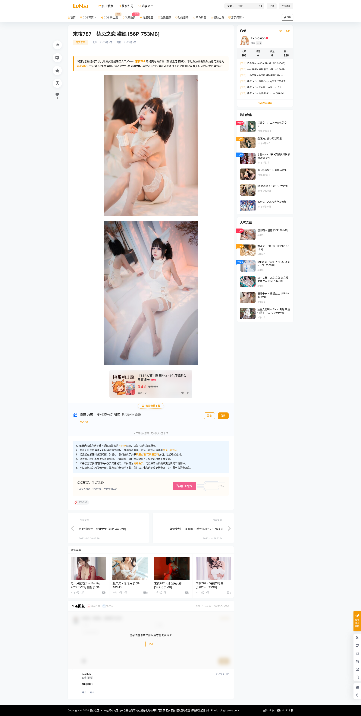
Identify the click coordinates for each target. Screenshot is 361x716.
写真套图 (80, 42)
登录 (271, 6)
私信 (288, 31)
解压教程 (108, 6)
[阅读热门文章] (265, 126)
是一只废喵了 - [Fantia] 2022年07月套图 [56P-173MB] (85, 587)
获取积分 (127, 6)
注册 (223, 415)
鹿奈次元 (94, 710)
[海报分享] (57, 44)
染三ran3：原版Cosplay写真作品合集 (263, 81)
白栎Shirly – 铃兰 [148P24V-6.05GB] (262, 63)
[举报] (57, 83)
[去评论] (57, 57)
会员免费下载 (153, 405)
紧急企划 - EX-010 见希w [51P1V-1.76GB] (196, 529)
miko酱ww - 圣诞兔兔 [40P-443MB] (102, 529)
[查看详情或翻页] (70, 528)
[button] (230, 6)
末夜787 (81, 66)
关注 (281, 31)
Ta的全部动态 (265, 103)
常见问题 (236, 17)
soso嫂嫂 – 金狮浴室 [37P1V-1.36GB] (262, 69)
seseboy (86, 674)
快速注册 (285, 6)
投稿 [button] (289, 17)
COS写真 (88, 17)
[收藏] (57, 70)
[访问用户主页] (88, 568)
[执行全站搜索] (260, 6)
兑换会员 (147, 6)
